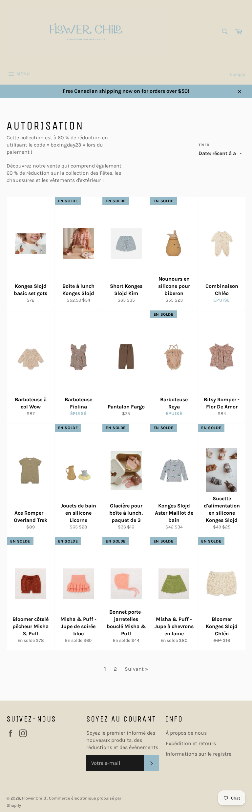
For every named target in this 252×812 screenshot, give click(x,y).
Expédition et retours (191, 743)
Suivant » (136, 669)
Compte (237, 74)
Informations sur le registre (198, 754)
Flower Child (34, 798)
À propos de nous (186, 733)
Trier (204, 145)
